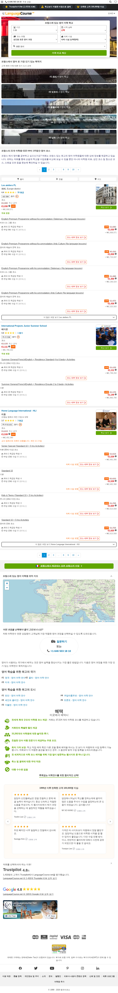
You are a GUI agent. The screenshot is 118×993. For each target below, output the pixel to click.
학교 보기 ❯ (106, 207)
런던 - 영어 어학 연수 (15, 695)
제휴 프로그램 (109, 976)
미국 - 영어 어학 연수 (15, 682)
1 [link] (44, 169)
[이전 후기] (8, 821)
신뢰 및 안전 (94, 976)
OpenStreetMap (109, 621)
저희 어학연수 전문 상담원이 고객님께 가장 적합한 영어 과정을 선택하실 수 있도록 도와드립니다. (50, 633)
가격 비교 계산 (59, 53)
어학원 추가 (59, 982)
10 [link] (73, 169)
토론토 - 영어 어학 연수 (75, 700)
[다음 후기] (110, 821)
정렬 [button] (61, 179)
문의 (50, 976)
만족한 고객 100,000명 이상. (92, 7)
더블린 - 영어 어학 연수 (16, 705)
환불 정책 (18, 976)
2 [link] (48, 169)
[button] (2, 2)
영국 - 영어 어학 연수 (15, 678)
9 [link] (68, 169)
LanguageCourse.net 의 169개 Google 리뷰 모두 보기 (28, 894)
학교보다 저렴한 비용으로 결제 (58, 7)
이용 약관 (6, 976)
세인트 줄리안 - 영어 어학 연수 (20, 700)
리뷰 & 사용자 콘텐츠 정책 (75, 976)
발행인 (58, 976)
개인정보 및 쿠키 (32, 976)
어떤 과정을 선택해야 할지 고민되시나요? (23, 629)
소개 (44, 976)
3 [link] (53, 169)
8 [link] (63, 169)
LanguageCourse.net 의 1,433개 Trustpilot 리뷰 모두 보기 (30, 878)
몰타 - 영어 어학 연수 (39, 678)
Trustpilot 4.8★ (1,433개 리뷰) (22, 7)
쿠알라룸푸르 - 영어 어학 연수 (78, 695)
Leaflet (99, 621)
